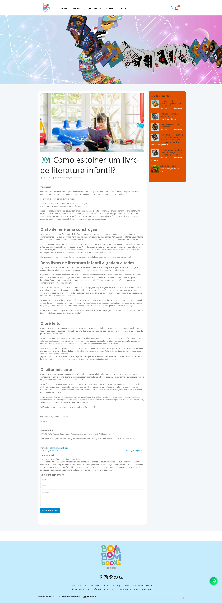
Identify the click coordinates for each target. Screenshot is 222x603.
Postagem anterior (50, 450)
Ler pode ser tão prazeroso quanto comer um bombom (171, 103)
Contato (126, 585)
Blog (118, 585)
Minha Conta (108, 585)
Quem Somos (94, 585)
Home (72, 585)
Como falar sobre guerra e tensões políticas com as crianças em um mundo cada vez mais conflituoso (171, 138)
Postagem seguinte (134, 450)
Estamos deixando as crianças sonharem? (169, 115)
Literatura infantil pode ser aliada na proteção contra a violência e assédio (171, 152)
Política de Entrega (100, 589)
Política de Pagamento (142, 585)
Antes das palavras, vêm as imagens (170, 125)
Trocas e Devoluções (121, 589)
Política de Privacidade (79, 589)
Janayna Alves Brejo (59, 448)
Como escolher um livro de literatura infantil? (89, 164)
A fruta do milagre (168, 166)
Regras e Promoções (143, 589)
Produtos (82, 585)
